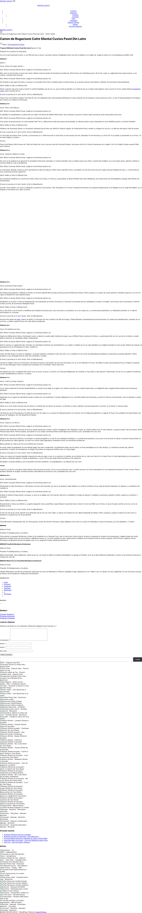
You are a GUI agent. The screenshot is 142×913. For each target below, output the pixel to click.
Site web (3, 651)
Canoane (75, 17)
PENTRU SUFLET (43, 5)
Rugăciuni (73, 13)
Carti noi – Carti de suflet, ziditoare (17, 842)
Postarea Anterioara (7, 616)
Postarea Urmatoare (7, 618)
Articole (73, 11)
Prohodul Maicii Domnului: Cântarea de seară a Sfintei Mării (25, 838)
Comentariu (5, 640)
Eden (18, 319)
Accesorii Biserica (75, 26)
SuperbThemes (41, 912)
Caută (137, 659)
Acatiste (75, 15)
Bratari (75, 24)
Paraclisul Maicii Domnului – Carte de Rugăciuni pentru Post (26, 840)
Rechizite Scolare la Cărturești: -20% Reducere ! (21, 836)
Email (2, 647)
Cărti (73, 19)
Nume (3, 644)
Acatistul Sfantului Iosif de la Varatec (17, 835)
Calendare (73, 21)
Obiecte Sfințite (73, 22)
